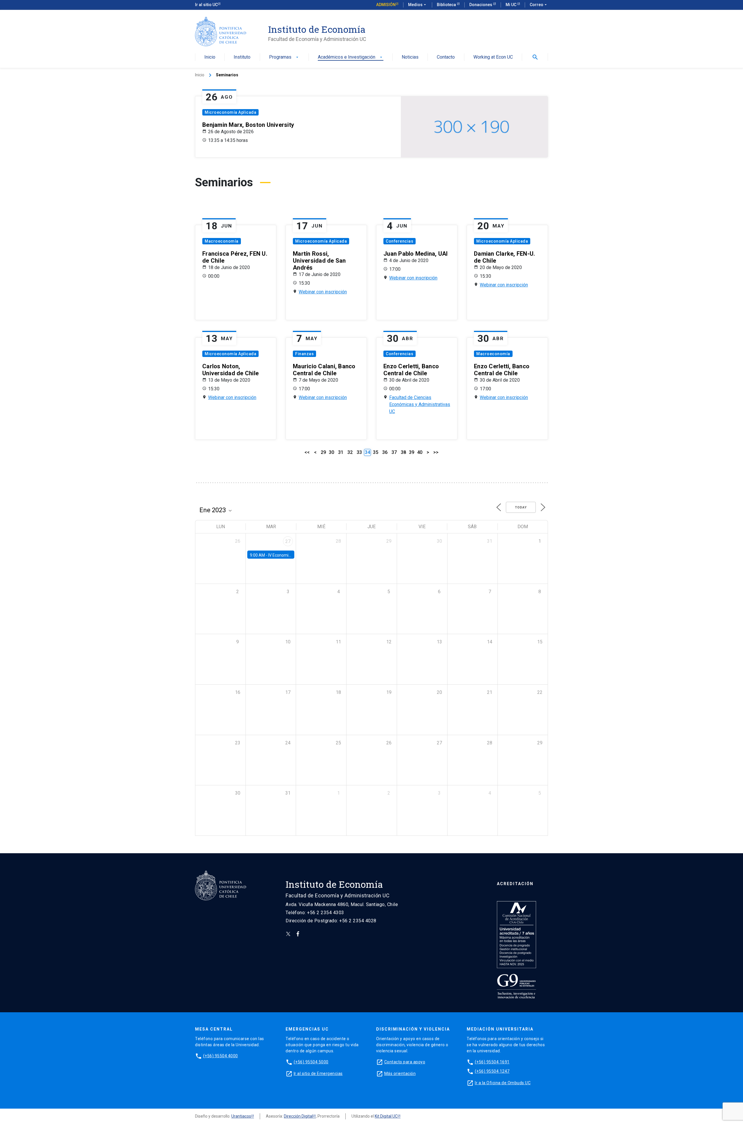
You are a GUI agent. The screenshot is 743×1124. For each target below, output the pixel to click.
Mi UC (511, 4)
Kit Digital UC (386, 1116)
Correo (539, 4)
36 (384, 452)
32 (350, 452)
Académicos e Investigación (350, 57)
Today (521, 507)
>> (436, 452)
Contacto (446, 57)
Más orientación (400, 1073)
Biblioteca (447, 4)
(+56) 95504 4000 (220, 1055)
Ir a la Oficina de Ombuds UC (503, 1082)
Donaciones (481, 4)
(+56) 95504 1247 (492, 1071)
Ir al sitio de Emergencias (318, 1073)
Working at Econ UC (493, 57)
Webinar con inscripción (323, 292)
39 (411, 452)
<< (307, 452)
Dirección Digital (298, 1116)
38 (403, 452)
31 (340, 452)
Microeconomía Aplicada (230, 112)
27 (288, 541)
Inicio (209, 57)
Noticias (410, 57)
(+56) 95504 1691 (492, 1062)
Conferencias (399, 241)
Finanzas (304, 353)
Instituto (242, 57)
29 (323, 452)
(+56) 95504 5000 (311, 1062)
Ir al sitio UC (206, 4)
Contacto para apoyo (404, 1062)
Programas (284, 57)
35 (375, 452)
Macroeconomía (222, 241)
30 (331, 452)
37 (394, 452)
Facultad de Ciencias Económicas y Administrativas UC (419, 404)
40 (419, 452)
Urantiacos (241, 1116)
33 (359, 452)
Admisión (386, 4)
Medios (417, 4)
